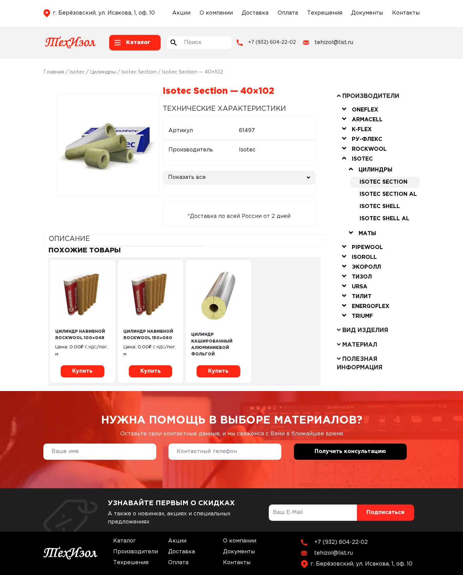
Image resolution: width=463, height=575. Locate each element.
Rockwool (369, 149)
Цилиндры (103, 72)
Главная (53, 72)
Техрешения (324, 13)
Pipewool (367, 247)
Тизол (362, 277)
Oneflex (365, 109)
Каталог (124, 540)
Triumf (362, 316)
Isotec (77, 72)
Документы (367, 13)
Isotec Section (139, 72)
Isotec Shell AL (384, 218)
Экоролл (366, 267)
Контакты (406, 13)
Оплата (288, 13)
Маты (367, 233)
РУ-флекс (367, 139)
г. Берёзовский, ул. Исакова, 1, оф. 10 (104, 13)
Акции (181, 13)
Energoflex (370, 306)
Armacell (367, 119)
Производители (135, 551)
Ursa (359, 286)
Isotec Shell (380, 206)
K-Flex (362, 129)
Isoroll (364, 257)
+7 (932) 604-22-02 (272, 42)
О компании (216, 13)
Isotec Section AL (388, 194)
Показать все (187, 177)
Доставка (255, 13)
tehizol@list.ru (334, 42)
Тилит (361, 296)
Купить (82, 371)
